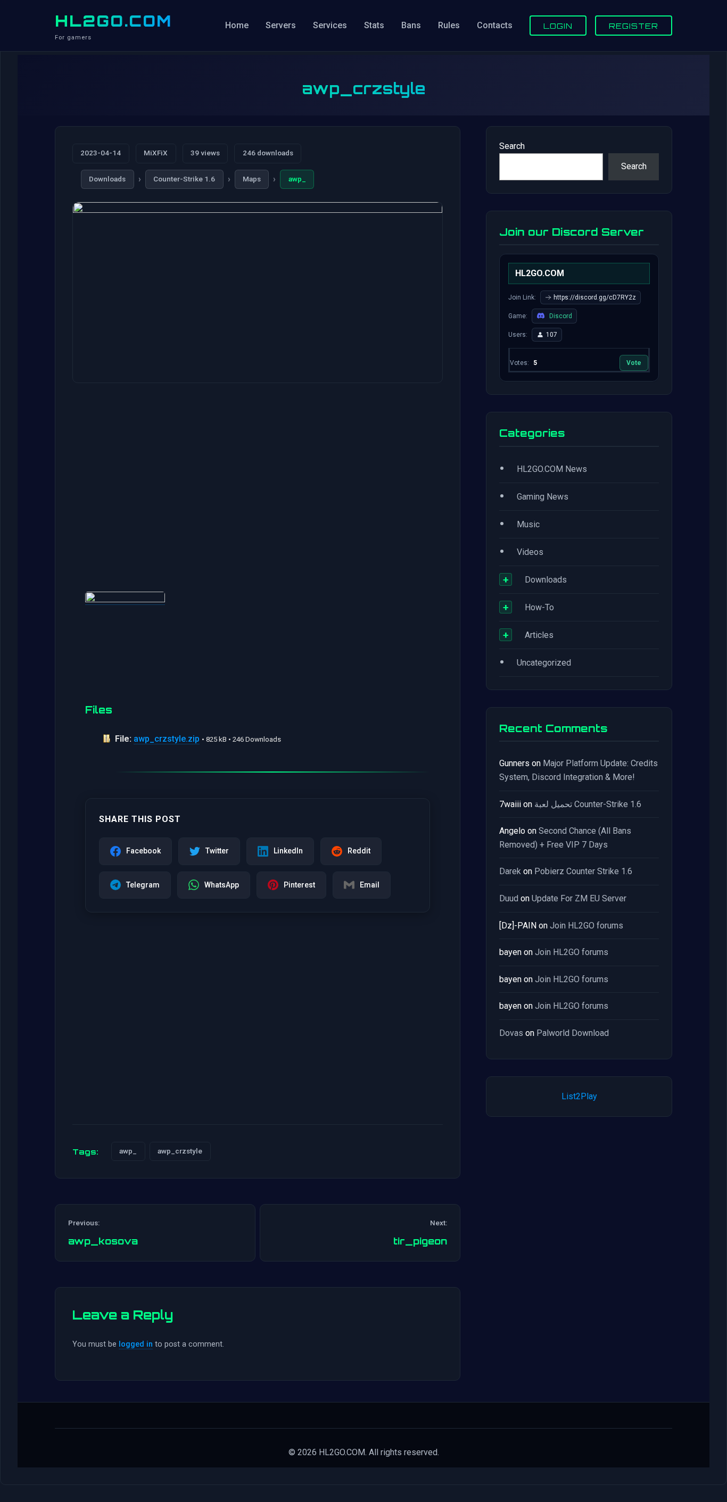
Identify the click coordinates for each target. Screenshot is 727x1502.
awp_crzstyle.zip (167, 739)
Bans (411, 25)
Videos (530, 552)
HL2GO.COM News (552, 469)
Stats (374, 25)
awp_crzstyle (180, 1151)
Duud (508, 898)
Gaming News (542, 497)
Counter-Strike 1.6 (184, 179)
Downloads (107, 179)
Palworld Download (572, 1033)
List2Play (579, 1096)
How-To (539, 607)
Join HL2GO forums (586, 925)
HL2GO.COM (113, 20)
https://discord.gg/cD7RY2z (594, 297)
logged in (136, 1344)
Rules (449, 25)
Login (558, 25)
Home (237, 25)
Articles (539, 635)
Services (330, 25)
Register (633, 25)
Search (512, 146)
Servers (281, 25)
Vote (633, 363)
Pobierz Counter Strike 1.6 (583, 871)
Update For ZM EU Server (579, 898)
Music (528, 524)
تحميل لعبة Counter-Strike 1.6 (587, 804)
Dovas (511, 1033)
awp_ (297, 179)
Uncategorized (544, 663)
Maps (252, 179)
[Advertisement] (257, 474)
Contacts (495, 25)
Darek (510, 871)
